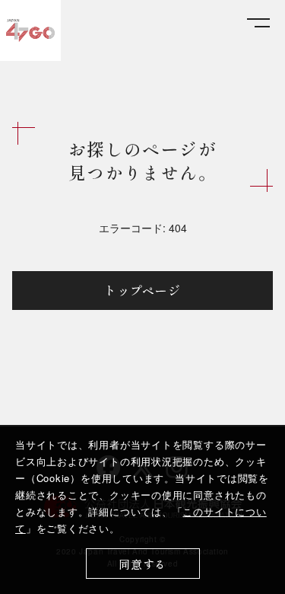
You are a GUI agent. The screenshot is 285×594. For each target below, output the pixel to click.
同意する (142, 564)
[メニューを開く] (258, 23)
